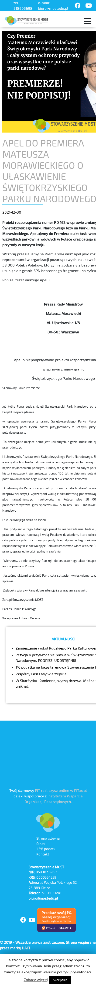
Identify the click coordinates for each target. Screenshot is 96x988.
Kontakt (42, 854)
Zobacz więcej (36, 979)
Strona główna (48, 838)
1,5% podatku (47, 849)
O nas (40, 844)
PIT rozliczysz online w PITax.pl (61, 790)
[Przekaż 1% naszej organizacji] (56, 920)
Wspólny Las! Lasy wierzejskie (41, 674)
